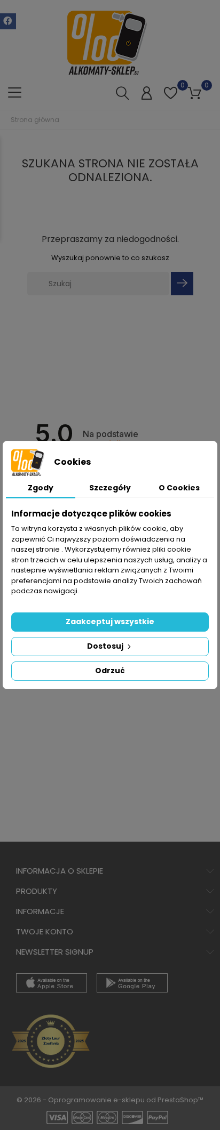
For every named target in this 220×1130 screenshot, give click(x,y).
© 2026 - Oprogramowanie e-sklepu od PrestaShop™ (110, 1100)
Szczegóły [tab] (110, 487)
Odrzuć (110, 670)
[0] (170, 99)
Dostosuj (106, 646)
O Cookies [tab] (179, 487)
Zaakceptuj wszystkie (110, 621)
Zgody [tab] (40, 487)
